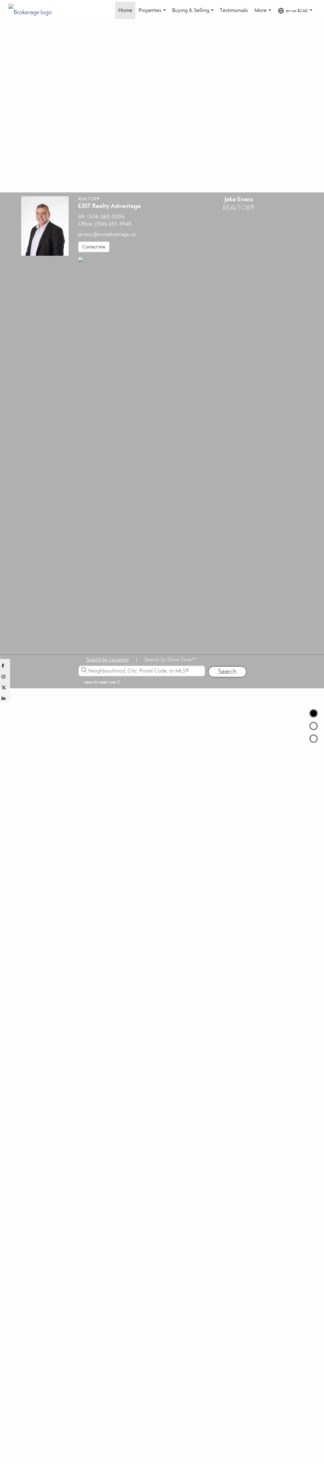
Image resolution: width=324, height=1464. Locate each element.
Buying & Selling (194, 13)
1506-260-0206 (106, 216)
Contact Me (93, 247)
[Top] (313, 713)
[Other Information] (313, 739)
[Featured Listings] (313, 726)
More (264, 13)
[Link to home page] (33, 10)
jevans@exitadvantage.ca (106, 234)
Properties (153, 13)
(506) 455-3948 (113, 224)
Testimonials (234, 10)
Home (125, 10)
